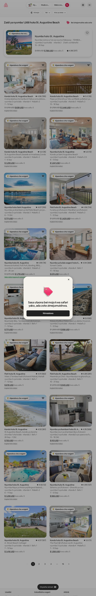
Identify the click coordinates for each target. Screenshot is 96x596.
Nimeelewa (48, 313)
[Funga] (69, 279)
